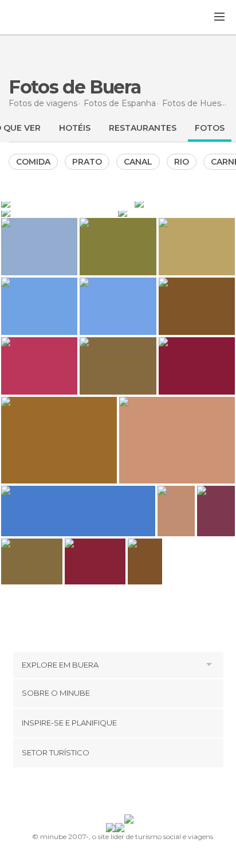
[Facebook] (100, 793)
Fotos (210, 128)
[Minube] (37, 18)
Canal (138, 162)
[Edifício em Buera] (66, 203)
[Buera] (185, 203)
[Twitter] (115, 793)
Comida (33, 162)
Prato (87, 162)
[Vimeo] (130, 793)
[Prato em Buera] (58, 212)
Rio (181, 162)
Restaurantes (142, 128)
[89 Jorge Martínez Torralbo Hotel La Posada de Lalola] (145, 561)
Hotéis (75, 128)
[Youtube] (145, 793)
